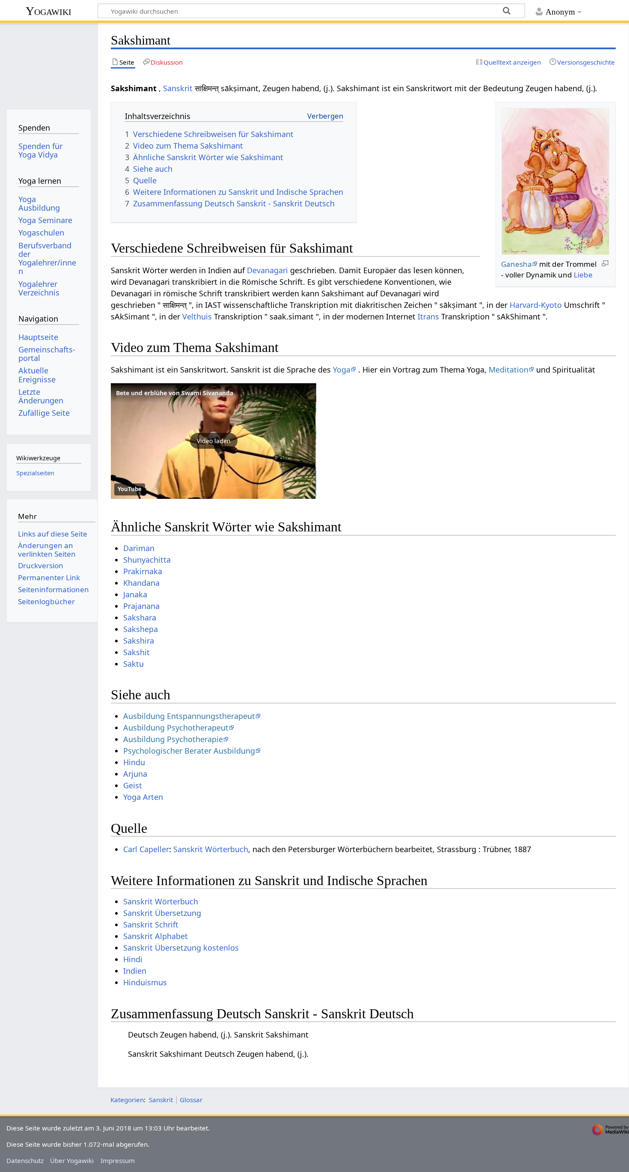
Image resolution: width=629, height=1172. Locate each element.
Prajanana (141, 606)
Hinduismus (145, 982)
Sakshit (136, 652)
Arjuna (135, 774)
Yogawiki (48, 11)
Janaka (135, 594)
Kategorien (127, 1099)
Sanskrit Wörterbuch (210, 849)
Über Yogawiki (72, 1160)
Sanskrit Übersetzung (162, 913)
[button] (213, 441)
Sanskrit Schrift (150, 924)
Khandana (141, 583)
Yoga (341, 369)
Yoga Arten (143, 797)
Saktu (133, 664)
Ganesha (516, 264)
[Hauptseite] (48, 63)
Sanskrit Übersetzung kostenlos (181, 947)
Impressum (118, 1160)
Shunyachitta (147, 560)
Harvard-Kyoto (536, 305)
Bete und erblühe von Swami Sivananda (174, 393)
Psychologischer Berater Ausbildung (189, 751)
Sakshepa (140, 629)
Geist (132, 785)
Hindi (132, 959)
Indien (134, 971)
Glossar (191, 1099)
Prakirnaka (142, 571)
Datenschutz (25, 1160)
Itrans (428, 316)
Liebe (583, 275)
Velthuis (197, 316)
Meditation (508, 369)
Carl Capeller (146, 849)
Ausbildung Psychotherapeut (175, 727)
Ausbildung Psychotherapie (173, 739)
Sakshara (139, 617)
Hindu (134, 762)
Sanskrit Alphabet (155, 936)
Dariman (138, 548)
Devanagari (267, 270)
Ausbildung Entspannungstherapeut (189, 716)
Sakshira (138, 640)
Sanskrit (178, 88)
